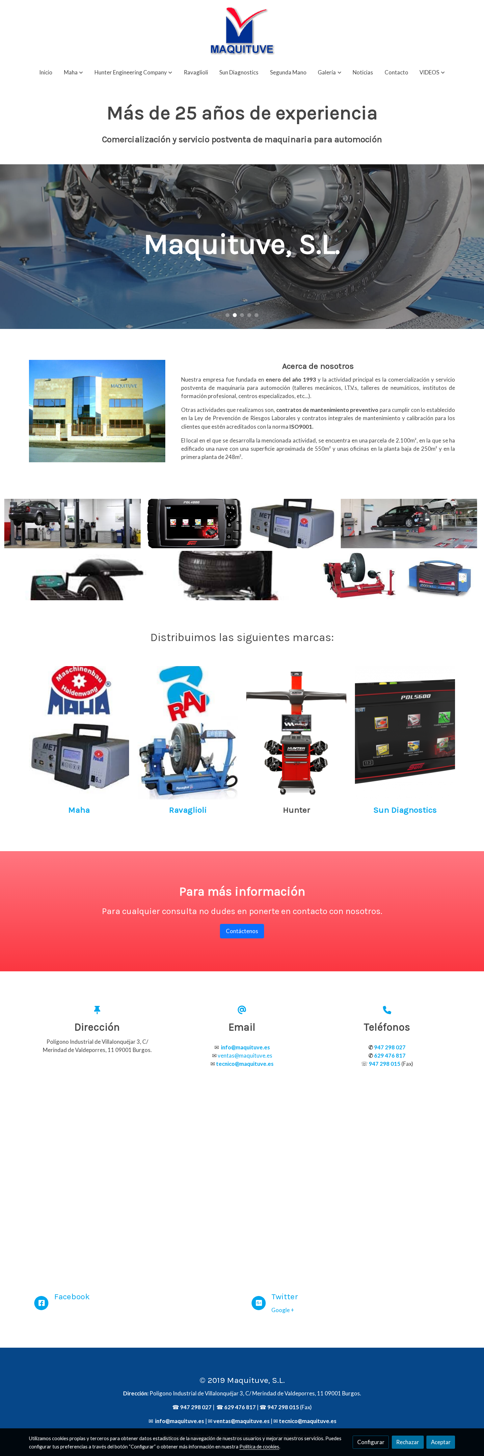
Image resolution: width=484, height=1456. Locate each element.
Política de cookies (259, 1446)
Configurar (371, 1442)
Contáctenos (242, 931)
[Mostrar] (72, 523)
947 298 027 (196, 1407)
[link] (242, 31)
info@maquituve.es (179, 1420)
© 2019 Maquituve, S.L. (242, 1380)
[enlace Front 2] (188, 732)
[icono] (41, 1303)
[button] (73, 72)
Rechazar (407, 1442)
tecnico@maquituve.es (307, 1420)
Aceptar (441, 1442)
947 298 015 (283, 1407)
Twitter (284, 1297)
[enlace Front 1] (79, 732)
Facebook (72, 1297)
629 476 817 (240, 1407)
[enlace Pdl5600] (405, 732)
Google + (282, 1310)
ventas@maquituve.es (245, 1055)
